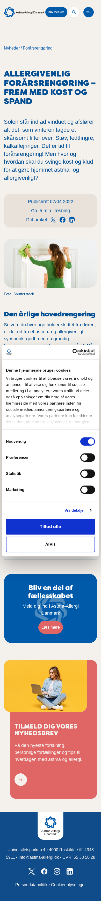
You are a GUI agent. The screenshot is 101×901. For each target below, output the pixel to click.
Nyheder (12, 48)
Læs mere (50, 627)
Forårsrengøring (38, 48)
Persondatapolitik (31, 885)
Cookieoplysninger (68, 885)
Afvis (50, 544)
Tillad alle (50, 526)
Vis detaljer (74, 510)
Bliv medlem (56, 12)
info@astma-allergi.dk (39, 857)
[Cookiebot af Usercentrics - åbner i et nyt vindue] (72, 352)
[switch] (87, 457)
